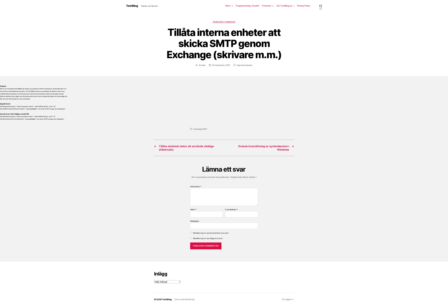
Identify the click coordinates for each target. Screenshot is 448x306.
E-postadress (231, 210)
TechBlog (132, 5)
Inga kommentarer (244, 65)
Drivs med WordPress (185, 299)
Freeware (266, 6)
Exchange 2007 (200, 129)
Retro (228, 6)
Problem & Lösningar (224, 22)
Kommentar (195, 187)
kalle (203, 65)
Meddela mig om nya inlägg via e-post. (208, 238)
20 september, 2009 (221, 65)
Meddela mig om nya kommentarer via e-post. (211, 233)
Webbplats (194, 221)
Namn (193, 210)
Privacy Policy (303, 6)
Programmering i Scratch (247, 6)
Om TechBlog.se (284, 6)
